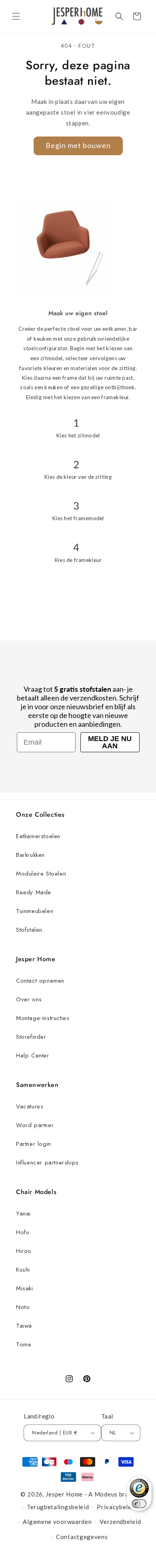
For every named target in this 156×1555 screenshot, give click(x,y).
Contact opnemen (40, 980)
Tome (23, 1344)
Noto (23, 1307)
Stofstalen (29, 929)
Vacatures (29, 1106)
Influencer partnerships (47, 1162)
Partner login (33, 1143)
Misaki (24, 1288)
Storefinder (31, 1036)
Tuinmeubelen (34, 911)
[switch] (139, 1503)
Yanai (23, 1213)
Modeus (106, 1494)
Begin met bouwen (78, 145)
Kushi (23, 1269)
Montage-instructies (42, 1018)
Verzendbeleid (120, 1521)
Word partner (35, 1125)
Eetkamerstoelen (38, 836)
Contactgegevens (82, 1536)
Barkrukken (30, 855)
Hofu (22, 1232)
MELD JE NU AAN (110, 742)
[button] (16, 16)
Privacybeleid (117, 1506)
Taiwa (24, 1325)
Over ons (29, 999)
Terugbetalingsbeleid (58, 1506)
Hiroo (24, 1251)
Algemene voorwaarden (57, 1521)
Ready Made (33, 892)
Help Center (32, 1055)
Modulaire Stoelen (41, 873)
